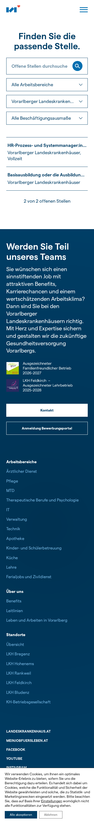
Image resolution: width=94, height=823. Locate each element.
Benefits (13, 601)
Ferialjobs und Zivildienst (28, 577)
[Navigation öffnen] (84, 10)
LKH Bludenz (17, 692)
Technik (13, 529)
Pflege (12, 481)
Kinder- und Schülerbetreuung (34, 548)
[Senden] (77, 66)
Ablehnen (50, 814)
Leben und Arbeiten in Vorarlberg (36, 620)
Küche (12, 558)
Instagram (16, 768)
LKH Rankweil (18, 673)
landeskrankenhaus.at (28, 731)
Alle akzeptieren (21, 814)
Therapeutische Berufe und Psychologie (42, 500)
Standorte (15, 635)
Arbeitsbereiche (21, 462)
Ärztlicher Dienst (21, 471)
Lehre (11, 567)
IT (8, 510)
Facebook (15, 750)
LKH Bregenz (18, 654)
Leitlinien (14, 611)
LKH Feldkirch (19, 683)
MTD (10, 490)
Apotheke (15, 538)
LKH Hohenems (20, 664)
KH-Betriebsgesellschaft (28, 702)
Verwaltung (16, 519)
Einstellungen (51, 801)
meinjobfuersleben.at (27, 741)
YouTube (14, 759)
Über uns (14, 591)
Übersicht (15, 644)
